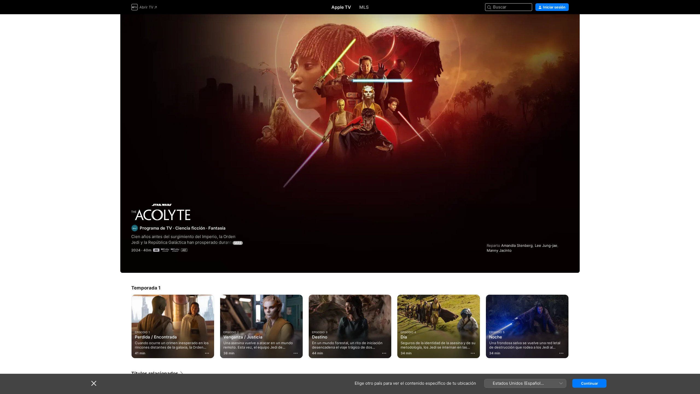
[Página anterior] (126, 326)
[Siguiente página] (574, 326)
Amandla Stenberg (517, 245)
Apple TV (341, 7)
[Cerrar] (93, 383)
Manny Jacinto (499, 250)
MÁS (237, 243)
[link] (157, 373)
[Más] (207, 353)
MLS (364, 7)
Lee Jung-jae (546, 245)
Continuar (589, 383)
